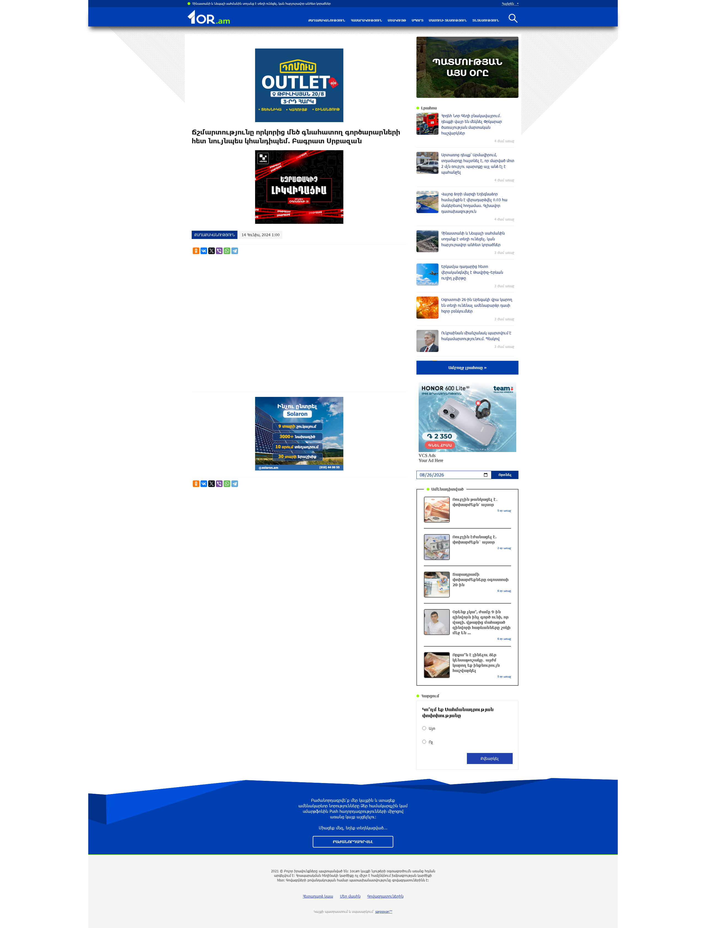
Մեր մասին (350, 896)
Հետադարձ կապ (318, 896)
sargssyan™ (383, 911)
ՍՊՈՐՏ (417, 20)
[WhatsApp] (227, 251)
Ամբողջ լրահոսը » (467, 367)
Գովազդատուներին (385, 896)
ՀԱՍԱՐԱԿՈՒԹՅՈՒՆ (366, 20)
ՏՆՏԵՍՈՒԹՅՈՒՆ (485, 20)
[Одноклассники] (196, 251)
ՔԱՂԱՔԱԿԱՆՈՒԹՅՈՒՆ (326, 20)
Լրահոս (429, 108)
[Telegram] (234, 251)
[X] (211, 251)
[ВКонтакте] (203, 251)
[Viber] (219, 251)
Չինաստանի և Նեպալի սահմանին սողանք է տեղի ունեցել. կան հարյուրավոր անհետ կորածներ (261, 3)
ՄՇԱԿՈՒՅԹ (397, 20)
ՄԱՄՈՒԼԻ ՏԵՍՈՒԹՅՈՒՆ (448, 20)
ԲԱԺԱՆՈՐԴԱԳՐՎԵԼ (353, 841)
